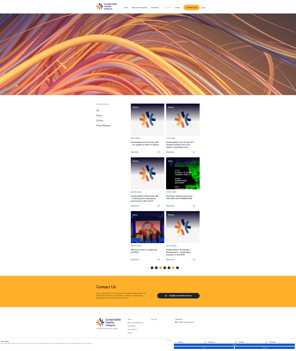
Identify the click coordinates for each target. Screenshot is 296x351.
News (99, 116)
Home (99, 52)
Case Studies (155, 7)
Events (99, 121)
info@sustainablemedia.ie (180, 296)
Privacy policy (169, 340)
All (97, 111)
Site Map (154, 319)
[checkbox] (175, 342)
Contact (177, 7)
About (126, 7)
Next (181, 268)
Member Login (191, 7)
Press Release (103, 126)
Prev (148, 268)
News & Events (166, 7)
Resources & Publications (139, 7)
